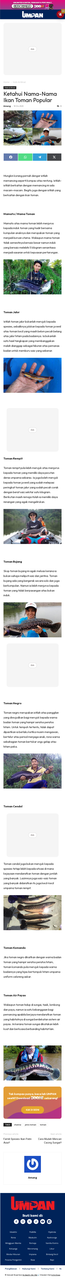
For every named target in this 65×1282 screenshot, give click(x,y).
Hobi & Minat (19, 82)
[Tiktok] (36, 1221)
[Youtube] (42, 1221)
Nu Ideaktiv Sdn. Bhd (30, 1275)
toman (43, 1124)
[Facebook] (16, 1221)
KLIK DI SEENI (32, 1109)
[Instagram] (22, 1221)
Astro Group (55, 1275)
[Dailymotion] (49, 1221)
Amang (7, 106)
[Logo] (33, 1203)
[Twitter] (29, 1221)
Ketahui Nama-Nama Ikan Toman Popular (30, 96)
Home (6, 82)
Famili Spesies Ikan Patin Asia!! (17, 1140)
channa (17, 1124)
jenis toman (30, 1124)
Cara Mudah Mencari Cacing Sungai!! (50, 1140)
